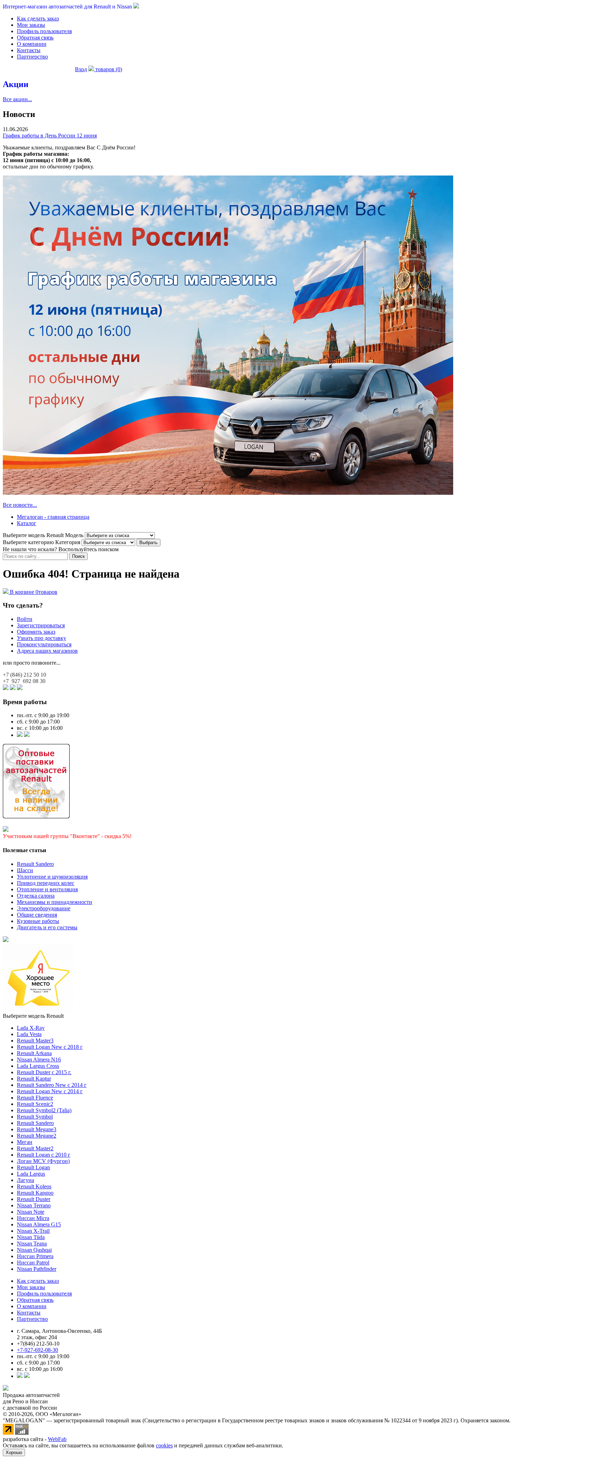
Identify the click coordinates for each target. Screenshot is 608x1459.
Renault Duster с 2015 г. (44, 1072)
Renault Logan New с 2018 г (50, 1047)
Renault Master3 (35, 1041)
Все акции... (17, 99)
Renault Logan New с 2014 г (50, 1091)
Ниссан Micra (33, 1218)
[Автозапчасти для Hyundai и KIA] (5, 940)
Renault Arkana (34, 1053)
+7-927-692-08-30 (37, 1350)
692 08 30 (24, 681)
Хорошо (14, 1452)
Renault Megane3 (36, 1129)
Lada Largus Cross (38, 1066)
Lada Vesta (29, 1034)
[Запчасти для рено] (27, 735)
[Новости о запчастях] (20, 735)
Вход (81, 69)
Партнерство (32, 57)
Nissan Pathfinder (36, 1269)
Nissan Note (30, 1212)
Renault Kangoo (35, 1193)
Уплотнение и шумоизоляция (52, 877)
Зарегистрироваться (41, 625)
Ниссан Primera (35, 1256)
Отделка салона (36, 896)
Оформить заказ (36, 632)
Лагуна (25, 1180)
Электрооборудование (43, 908)
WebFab (57, 1439)
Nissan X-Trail (33, 1231)
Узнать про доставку (41, 638)
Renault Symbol (35, 1117)
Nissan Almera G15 (39, 1224)
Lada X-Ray (31, 1028)
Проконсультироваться (44, 644)
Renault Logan (33, 1167)
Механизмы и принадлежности (54, 902)
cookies (164, 1445)
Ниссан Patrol (33, 1263)
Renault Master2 (35, 1148)
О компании (31, 44)
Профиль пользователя (44, 31)
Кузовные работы (38, 921)
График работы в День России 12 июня (50, 135)
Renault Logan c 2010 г (43, 1155)
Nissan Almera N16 (39, 1060)
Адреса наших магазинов (47, 651)
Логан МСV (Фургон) (43, 1161)
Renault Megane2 (36, 1136)
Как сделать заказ (38, 18)
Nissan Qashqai (34, 1250)
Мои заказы (31, 25)
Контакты (28, 50)
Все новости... (20, 505)
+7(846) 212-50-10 (38, 1344)
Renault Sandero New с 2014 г (52, 1085)
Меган (24, 1142)
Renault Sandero (35, 864)
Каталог (26, 523)
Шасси (25, 870)
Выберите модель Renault (33, 1016)
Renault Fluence (35, 1098)
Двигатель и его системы (47, 927)
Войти (24, 619)
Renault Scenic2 (35, 1104)
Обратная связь (35, 38)
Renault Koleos (34, 1186)
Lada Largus (31, 1174)
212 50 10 (24, 675)
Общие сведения (37, 915)
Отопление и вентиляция (47, 889)
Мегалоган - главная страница (53, 517)
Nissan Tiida (31, 1237)
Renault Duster (33, 1199)
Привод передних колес (45, 883)
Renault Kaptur (34, 1079)
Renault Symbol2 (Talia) (44, 1110)
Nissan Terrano (34, 1205)
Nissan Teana (32, 1243)
